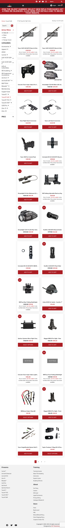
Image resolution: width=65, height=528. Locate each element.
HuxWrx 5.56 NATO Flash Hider (52, 266)
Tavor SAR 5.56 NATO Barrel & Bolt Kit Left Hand (31, 48)
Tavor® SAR (5, 497)
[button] (23, 5)
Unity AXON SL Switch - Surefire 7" (52, 302)
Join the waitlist (30, 52)
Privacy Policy (37, 498)
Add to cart (28, 91)
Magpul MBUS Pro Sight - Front (52, 411)
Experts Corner (37, 478)
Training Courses (37, 471)
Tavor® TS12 (5, 493)
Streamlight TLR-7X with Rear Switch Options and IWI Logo (34, 229)
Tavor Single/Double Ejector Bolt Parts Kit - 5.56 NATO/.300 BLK (35, 447)
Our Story (35, 488)
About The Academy (38, 474)
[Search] (61, 1)
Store (34, 508)
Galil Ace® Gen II (6, 488)
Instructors (36, 476)
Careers (35, 491)
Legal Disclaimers (37, 495)
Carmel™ (4, 471)
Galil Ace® (4, 485)
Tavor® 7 (4, 490)
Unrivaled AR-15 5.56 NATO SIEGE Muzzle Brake (31, 266)
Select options (28, 345)
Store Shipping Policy (38, 517)
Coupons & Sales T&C (38, 520)
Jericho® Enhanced (6, 474)
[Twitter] (39, 1)
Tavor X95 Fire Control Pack (28, 157)
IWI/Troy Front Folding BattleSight (52, 374)
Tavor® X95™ (5, 495)
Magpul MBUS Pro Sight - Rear (52, 338)
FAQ (34, 512)
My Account (36, 510)
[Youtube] (42, 1)
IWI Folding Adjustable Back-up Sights (52, 193)
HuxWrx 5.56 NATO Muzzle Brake (52, 229)
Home (3, 21)
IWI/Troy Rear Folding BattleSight (28, 302)
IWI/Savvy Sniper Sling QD (28, 411)
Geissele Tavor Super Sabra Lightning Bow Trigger (32, 374)
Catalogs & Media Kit (38, 500)
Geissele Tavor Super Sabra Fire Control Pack (30, 84)
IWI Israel (35, 493)
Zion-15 (3, 478)
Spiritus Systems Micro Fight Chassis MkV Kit (30, 338)
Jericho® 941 (5, 476)
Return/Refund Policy (38, 515)
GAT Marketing (55, 526)
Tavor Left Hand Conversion (52, 120)
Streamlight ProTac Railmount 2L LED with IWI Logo (32, 193)
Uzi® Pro (4, 483)
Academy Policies (37, 481)
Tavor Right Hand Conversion (28, 120)
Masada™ (4, 481)
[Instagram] (46, 1)
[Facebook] (36, 1)
